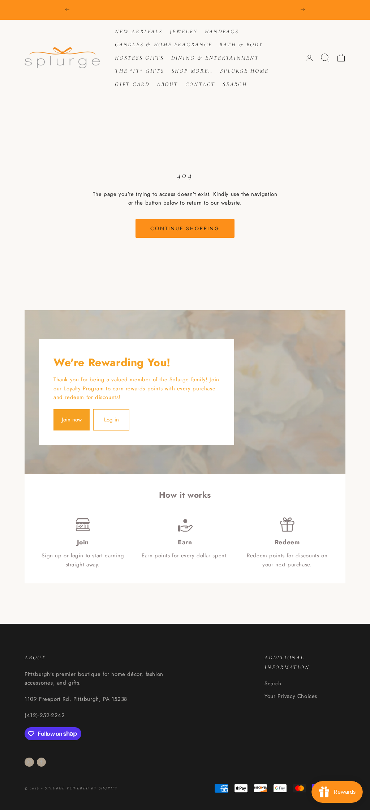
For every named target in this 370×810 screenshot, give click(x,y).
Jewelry (183, 31)
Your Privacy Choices (290, 696)
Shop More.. (192, 71)
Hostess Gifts (139, 58)
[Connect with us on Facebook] (41, 762)
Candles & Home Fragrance (163, 44)
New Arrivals (139, 31)
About (167, 84)
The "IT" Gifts (139, 71)
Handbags (222, 31)
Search (235, 84)
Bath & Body (241, 44)
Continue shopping (185, 228)
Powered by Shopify (92, 788)
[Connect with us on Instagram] (29, 762)
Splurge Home (244, 71)
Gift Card (132, 84)
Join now (72, 420)
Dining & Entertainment (215, 58)
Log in (111, 420)
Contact (200, 84)
